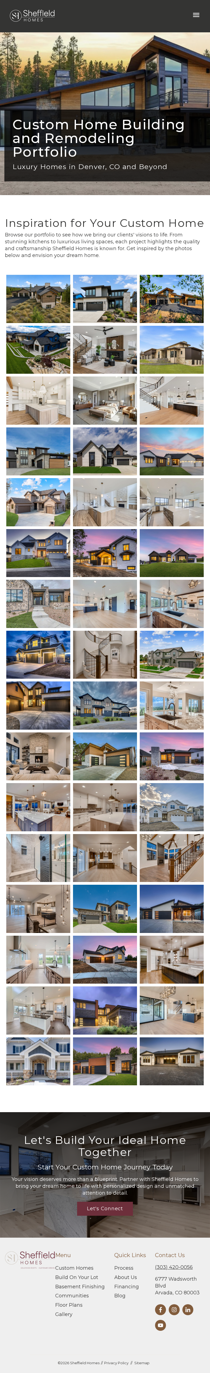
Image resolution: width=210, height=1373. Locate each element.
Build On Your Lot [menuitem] (76, 1277)
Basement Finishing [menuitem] (80, 1287)
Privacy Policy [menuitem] (116, 1363)
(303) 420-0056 (174, 1267)
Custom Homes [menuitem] (74, 1268)
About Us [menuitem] (125, 1277)
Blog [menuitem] (120, 1296)
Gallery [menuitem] (63, 1314)
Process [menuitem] (123, 1268)
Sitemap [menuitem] (142, 1363)
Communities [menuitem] (72, 1296)
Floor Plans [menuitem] (69, 1305)
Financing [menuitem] (126, 1287)
